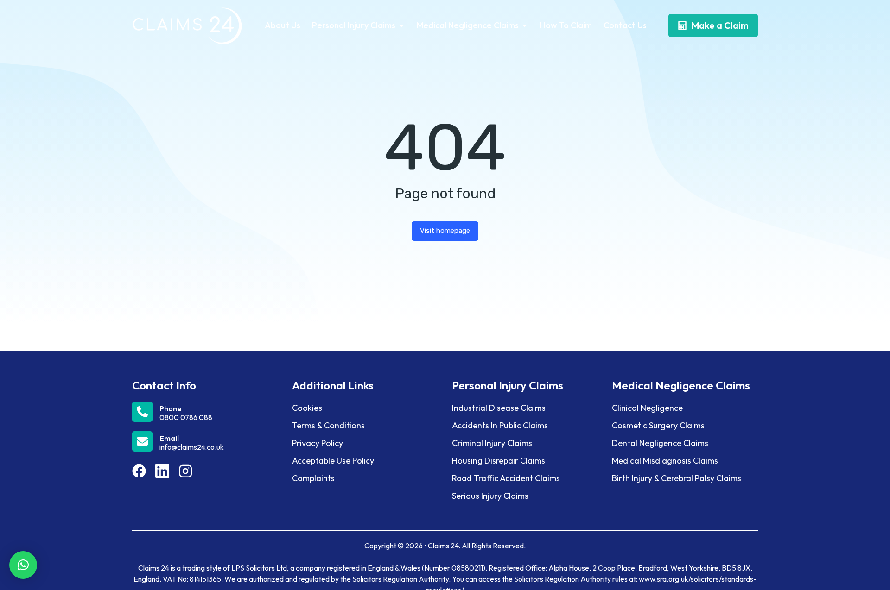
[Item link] (139, 471)
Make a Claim (720, 25)
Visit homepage (445, 230)
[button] (23, 565)
